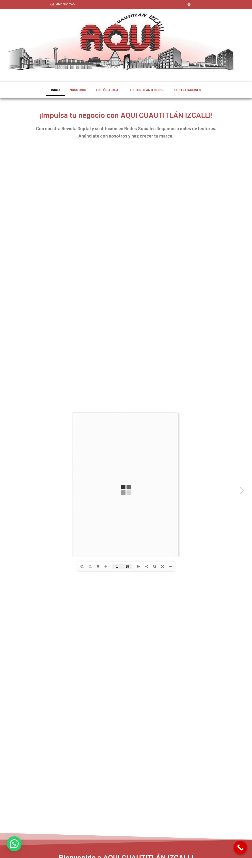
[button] (14, 843)
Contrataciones (187, 90)
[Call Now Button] (240, 847)
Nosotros (78, 90)
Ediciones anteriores (147, 90)
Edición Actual (108, 90)
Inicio (55, 90)
